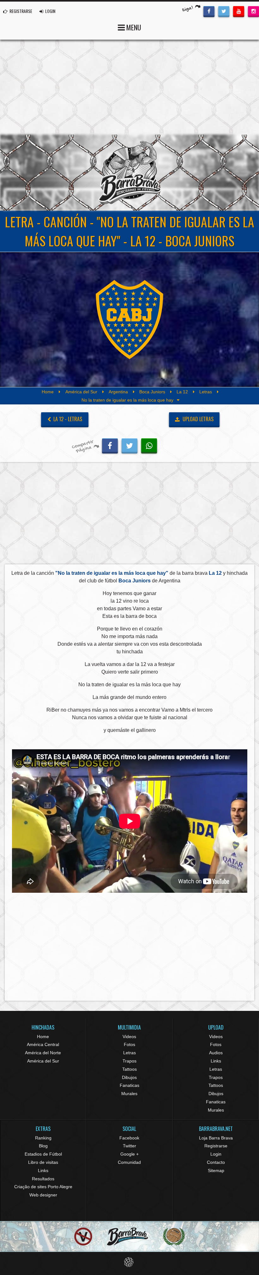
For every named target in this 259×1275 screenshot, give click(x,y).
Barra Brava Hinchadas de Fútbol (129, 172)
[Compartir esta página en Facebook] (110, 445)
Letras (205, 391)
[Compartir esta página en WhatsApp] (149, 445)
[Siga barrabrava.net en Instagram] (253, 11)
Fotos (129, 1044)
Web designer (43, 1194)
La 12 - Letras (67, 419)
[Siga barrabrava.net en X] (223, 11)
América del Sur (81, 391)
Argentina (118, 391)
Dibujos (129, 1077)
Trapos (129, 1060)
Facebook (129, 1137)
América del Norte (43, 1052)
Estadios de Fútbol (43, 1154)
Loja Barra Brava (216, 1137)
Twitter (129, 1145)
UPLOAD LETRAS (197, 419)
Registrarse (215, 1145)
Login (215, 1154)
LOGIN (49, 11)
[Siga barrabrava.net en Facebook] (208, 11)
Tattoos (129, 1069)
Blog (43, 1145)
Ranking (43, 1137)
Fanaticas (129, 1085)
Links (216, 1060)
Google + (129, 1154)
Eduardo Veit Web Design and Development (129, 1262)
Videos (129, 1036)
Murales (129, 1093)
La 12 (182, 391)
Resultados (43, 1178)
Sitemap (216, 1170)
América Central (43, 1044)
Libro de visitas (43, 1162)
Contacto (216, 1162)
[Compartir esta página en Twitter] (129, 445)
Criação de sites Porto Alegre (43, 1186)
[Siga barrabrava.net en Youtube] (238, 11)
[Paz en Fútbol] (83, 1236)
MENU (133, 27)
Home (48, 391)
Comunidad (129, 1162)
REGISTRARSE (20, 11)
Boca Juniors (152, 391)
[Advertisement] (129, 87)
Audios (216, 1052)
